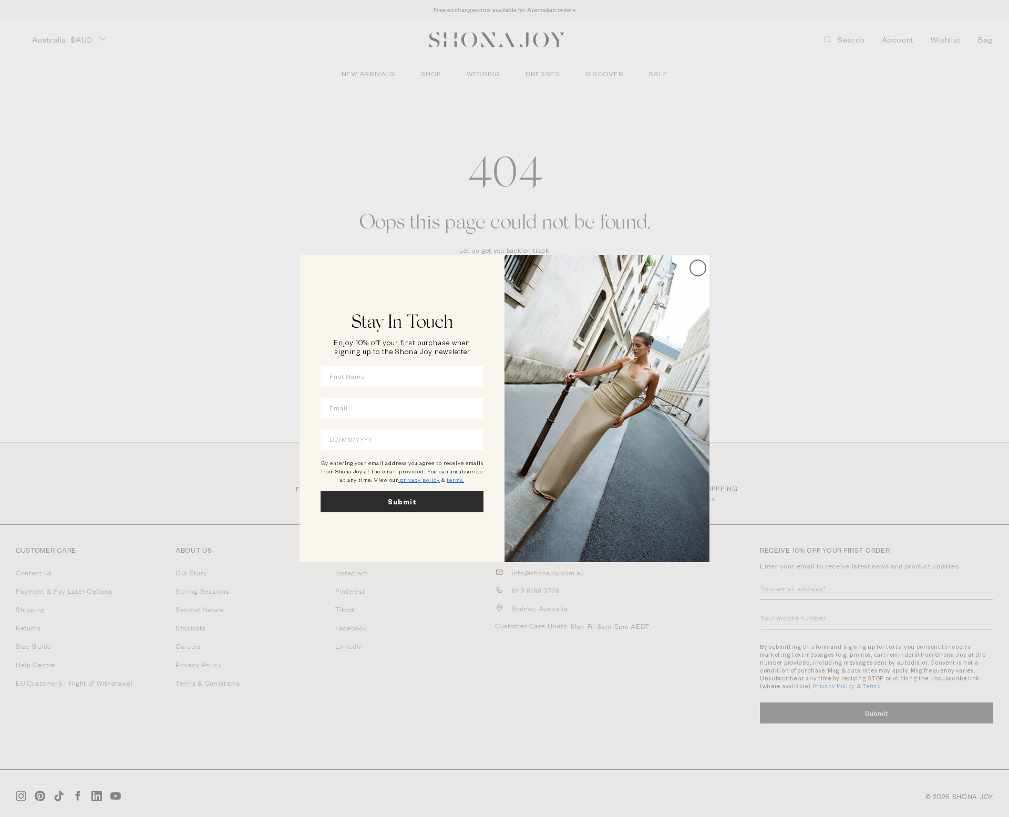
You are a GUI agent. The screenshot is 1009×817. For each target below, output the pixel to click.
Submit (402, 502)
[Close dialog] (698, 268)
